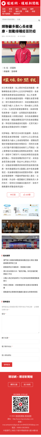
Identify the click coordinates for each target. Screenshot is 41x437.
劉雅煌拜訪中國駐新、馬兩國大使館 (17, 267)
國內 (17, 9)
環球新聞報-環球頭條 (23, 416)
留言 (4, 314)
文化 (10, 11)
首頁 (3, 9)
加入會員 (27, 384)
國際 (31, 9)
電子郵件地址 (7, 346)
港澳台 (24, 9)
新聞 (10, 9)
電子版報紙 (6, 14)
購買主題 (13, 384)
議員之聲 (18, 11)
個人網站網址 (6, 355)
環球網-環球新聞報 (8, 19)
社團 (3, 11)
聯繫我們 (17, 14)
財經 (33, 11)
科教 (26, 11)
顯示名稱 (5, 338)
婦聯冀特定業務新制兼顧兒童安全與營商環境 (20, 292)
